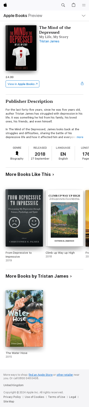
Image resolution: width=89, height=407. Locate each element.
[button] (63, 5)
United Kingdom (13, 385)
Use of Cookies (34, 397)
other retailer (65, 374)
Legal (72, 397)
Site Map (8, 401)
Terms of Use (56, 397)
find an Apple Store (41, 374)
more (80, 137)
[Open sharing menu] (82, 83)
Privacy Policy (12, 397)
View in (21, 84)
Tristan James (49, 41)
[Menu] (84, 5)
